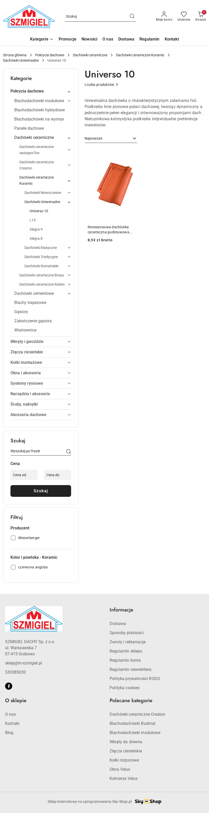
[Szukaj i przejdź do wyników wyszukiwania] (132, 16)
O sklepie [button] (16, 700)
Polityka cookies (125, 687)
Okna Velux (120, 769)
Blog (9, 732)
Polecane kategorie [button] (131, 700)
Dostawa (118, 623)
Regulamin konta (125, 660)
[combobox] (111, 138)
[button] (41, 39)
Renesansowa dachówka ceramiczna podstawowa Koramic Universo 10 (108, 230)
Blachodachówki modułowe (135, 732)
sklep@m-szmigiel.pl (23, 663)
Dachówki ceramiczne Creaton (137, 714)
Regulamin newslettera (130, 669)
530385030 (15, 672)
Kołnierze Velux (124, 778)
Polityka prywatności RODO (135, 678)
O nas (10, 714)
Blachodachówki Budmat (132, 723)
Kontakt (12, 723)
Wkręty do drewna (126, 741)
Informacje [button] (121, 610)
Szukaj (41, 490)
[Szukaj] (68, 452)
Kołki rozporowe (124, 760)
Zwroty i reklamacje (128, 641)
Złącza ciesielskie (126, 751)
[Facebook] (8, 686)
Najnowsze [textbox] (93, 138)
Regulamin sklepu (126, 651)
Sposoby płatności (127, 632)
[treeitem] (40, 91)
